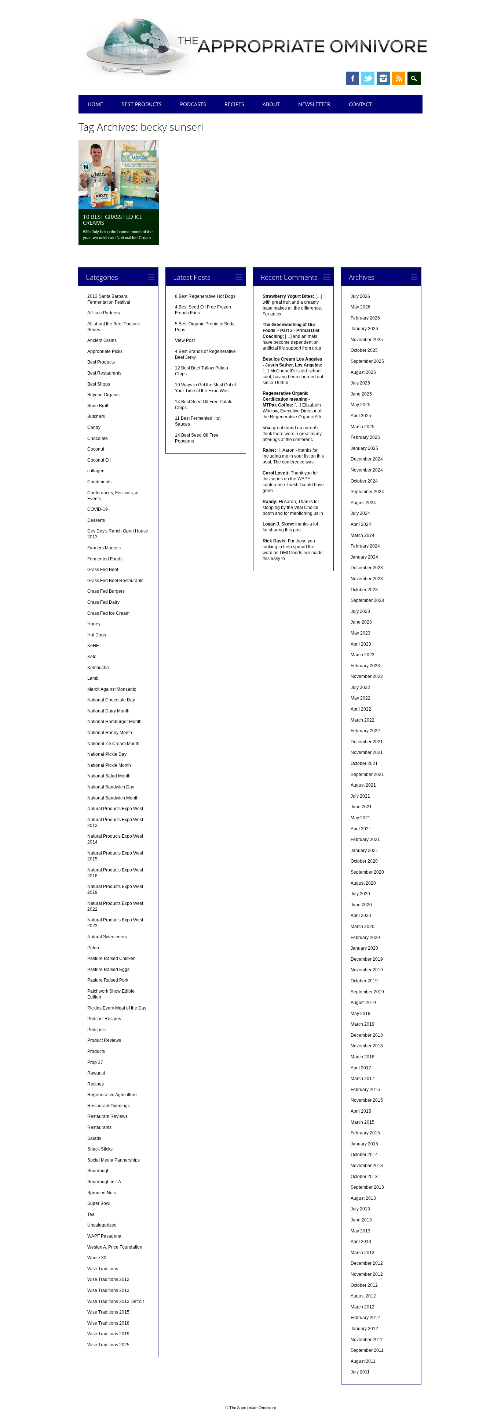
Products (96, 1051)
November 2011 (367, 1339)
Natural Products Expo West (115, 808)
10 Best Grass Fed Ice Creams (112, 219)
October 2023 (364, 589)
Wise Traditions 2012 (108, 1279)
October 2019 (364, 980)
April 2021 (361, 828)
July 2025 (360, 383)
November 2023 (367, 578)
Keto (91, 656)
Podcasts (193, 104)
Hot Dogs (96, 635)
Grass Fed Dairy (103, 602)
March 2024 (362, 535)
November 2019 (367, 969)
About (271, 104)
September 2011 (367, 1350)
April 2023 (361, 644)
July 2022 (360, 687)
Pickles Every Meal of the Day (116, 1008)
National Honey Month (109, 732)
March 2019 (362, 1024)
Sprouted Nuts (101, 1192)
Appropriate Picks (104, 351)
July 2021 (360, 796)
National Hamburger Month (114, 721)
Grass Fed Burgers (106, 591)
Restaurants (99, 1127)
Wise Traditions (102, 1268)
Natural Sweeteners (107, 936)
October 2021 (364, 763)
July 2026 (360, 296)
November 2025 (367, 339)
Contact (360, 104)
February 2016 (365, 1089)
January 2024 (364, 557)
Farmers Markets (104, 547)
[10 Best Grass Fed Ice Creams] (118, 207)
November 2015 (367, 1100)
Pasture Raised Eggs (108, 969)
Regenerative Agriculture (112, 1094)
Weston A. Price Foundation (114, 1247)
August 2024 (363, 502)
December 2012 (367, 1263)
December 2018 (367, 1035)
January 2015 (364, 1144)
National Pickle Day (107, 754)
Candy (93, 427)
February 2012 (365, 1317)
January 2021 (364, 850)
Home (95, 104)
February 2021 (365, 839)
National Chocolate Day (111, 700)
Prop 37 (95, 1062)
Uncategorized (102, 1225)
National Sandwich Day (110, 787)
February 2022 (365, 730)
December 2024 (367, 459)
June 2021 (361, 806)
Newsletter (314, 104)
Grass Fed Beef (102, 569)
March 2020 (362, 926)
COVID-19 (97, 509)
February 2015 (365, 1132)
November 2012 (367, 1274)
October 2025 (364, 350)
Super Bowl (98, 1203)
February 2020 (365, 937)
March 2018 (362, 1056)
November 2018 (367, 1045)
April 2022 (361, 709)
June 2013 (361, 1220)
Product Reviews (104, 1040)
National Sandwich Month (113, 798)
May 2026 (360, 307)
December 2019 (367, 959)
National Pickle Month (109, 765)
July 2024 (360, 513)
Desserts (96, 520)
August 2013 (363, 1198)
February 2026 (365, 318)
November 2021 (367, 752)
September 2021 (367, 774)
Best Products (141, 104)
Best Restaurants (104, 373)
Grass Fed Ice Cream (108, 613)
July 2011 (360, 1372)
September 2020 (367, 872)
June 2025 (361, 394)
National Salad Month (109, 776)
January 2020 (364, 948)
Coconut (95, 449)
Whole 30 (96, 1257)
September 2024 (367, 491)
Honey (93, 624)
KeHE (93, 645)
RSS (398, 78)
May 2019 (360, 1013)
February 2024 (365, 546)
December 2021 (367, 741)
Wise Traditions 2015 (108, 1312)
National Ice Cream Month (113, 743)
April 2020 (361, 915)
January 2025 (364, 448)
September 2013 (367, 1187)
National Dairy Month (108, 711)
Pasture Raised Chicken (111, 958)
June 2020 (361, 904)
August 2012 (363, 1296)
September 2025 (367, 361)
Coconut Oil (99, 460)
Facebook (352, 78)
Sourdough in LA (104, 1181)
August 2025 (363, 372)
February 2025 (365, 437)
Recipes (234, 104)
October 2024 (364, 481)
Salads (94, 1138)
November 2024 (367, 470)
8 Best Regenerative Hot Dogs (205, 296)
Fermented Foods (104, 559)
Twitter (367, 78)
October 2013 (364, 1176)
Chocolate (97, 438)
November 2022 (367, 676)
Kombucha (98, 667)
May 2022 (360, 698)
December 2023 (367, 567)
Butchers (96, 416)
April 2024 (361, 524)
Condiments (99, 481)
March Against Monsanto (111, 689)
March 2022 (362, 720)
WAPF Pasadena (104, 1236)
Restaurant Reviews (107, 1116)
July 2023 (360, 611)
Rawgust (96, 1073)
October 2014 (364, 1154)
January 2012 (364, 1328)
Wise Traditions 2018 (108, 1323)
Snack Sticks (100, 1149)
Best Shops (98, 384)
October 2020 (364, 861)
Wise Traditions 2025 (108, 1344)
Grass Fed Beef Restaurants (115, 580)
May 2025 (360, 404)
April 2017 (361, 1067)
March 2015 (362, 1122)
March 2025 (362, 426)
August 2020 (363, 883)
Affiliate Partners (103, 312)
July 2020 (360, 893)
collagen (96, 470)
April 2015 (361, 1111)
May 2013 (360, 1231)
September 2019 (367, 991)
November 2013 (367, 1165)
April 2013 (361, 1241)
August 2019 (363, 1002)
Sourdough (98, 1170)
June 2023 (361, 622)
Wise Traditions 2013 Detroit (115, 1301)
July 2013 (360, 1209)
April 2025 (361, 415)
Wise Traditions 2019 (108, 1333)
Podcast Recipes (104, 1018)
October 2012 (364, 1285)
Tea (91, 1214)
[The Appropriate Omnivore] (257, 81)
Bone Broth (98, 405)
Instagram (383, 78)
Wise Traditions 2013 (108, 1290)
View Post (185, 340)
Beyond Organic (103, 394)
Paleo (93, 947)
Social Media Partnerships (113, 1160)
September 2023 (367, 600)
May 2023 (360, 633)
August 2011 (363, 1361)
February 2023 (365, 665)
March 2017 (362, 1078)
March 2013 (362, 1252)
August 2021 (363, 785)
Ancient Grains (102, 340)
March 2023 (362, 654)
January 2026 (364, 328)
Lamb (93, 678)
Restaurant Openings (108, 1105)
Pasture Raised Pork (107, 980)
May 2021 (360, 817)
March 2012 (362, 1307)
